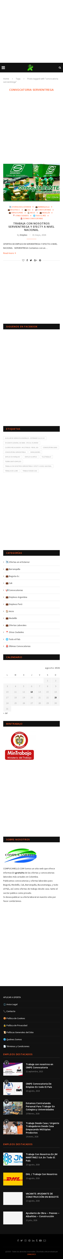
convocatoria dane (50, 447)
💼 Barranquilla (42, 207)
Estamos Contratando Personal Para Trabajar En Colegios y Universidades (40, 1106)
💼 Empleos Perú (16, 213)
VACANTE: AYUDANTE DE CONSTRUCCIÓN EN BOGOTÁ (42, 1195)
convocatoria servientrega (15, 452)
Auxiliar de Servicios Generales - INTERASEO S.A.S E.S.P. (25, 438)
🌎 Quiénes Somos (12, 1039)
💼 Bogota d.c (14, 210)
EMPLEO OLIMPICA (31, 457)
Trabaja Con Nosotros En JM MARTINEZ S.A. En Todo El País (41, 1157)
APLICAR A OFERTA (12, 997)
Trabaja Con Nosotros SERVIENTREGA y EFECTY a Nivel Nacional (31, 227)
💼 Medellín (45, 213)
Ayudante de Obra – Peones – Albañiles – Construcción (42, 1215)
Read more (8, 253)
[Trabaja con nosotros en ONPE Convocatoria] (13, 1069)
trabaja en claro (11, 471)
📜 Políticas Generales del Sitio (18, 1032)
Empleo (23, 234)
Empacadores (35, 452)
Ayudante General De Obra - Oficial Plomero (21, 443)
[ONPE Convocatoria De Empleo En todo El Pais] (13, 1088)
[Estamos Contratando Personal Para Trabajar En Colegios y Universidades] (13, 1108)
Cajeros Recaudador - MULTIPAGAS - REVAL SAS (21, 447)
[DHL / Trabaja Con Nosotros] (13, 1179)
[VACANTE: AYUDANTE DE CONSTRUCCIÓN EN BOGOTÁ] (13, 1198)
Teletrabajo (46, 457)
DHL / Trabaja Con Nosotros (41, 1174)
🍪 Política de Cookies (14, 1018)
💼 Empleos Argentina (16, 597)
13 (32, 691)
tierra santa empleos (13, 461)
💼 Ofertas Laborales (16, 625)
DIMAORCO (31, 1254)
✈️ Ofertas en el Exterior (20, 207)
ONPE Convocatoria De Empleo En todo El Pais (39, 1085)
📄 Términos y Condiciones (16, 1046)
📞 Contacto (9, 1011)
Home (6, 78)
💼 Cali (28, 210)
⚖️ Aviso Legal (10, 1004)
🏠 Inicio (31, 213)
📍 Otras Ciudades (21, 216)
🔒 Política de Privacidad (15, 1025)
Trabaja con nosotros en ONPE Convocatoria (39, 1066)
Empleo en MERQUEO (12, 457)
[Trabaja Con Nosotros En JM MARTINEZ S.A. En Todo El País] (13, 1159)
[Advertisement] (31, 31)
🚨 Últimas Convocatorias (31, 219)
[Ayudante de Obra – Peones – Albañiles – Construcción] (13, 1218)
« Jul (5, 713)
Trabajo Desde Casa (30, 471)
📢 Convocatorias (43, 210)
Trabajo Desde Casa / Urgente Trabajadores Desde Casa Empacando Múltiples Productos (42, 1128)
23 (55, 697)
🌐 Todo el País (39, 216)
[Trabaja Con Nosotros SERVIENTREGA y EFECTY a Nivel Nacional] (31, 182)
